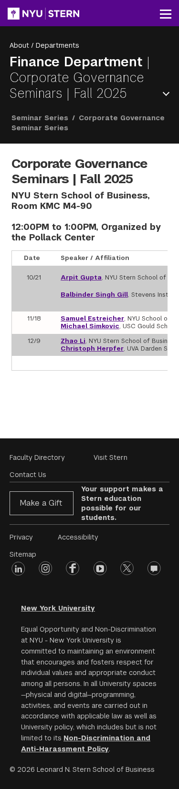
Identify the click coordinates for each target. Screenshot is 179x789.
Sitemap (23, 554)
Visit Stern (110, 457)
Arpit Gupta (81, 277)
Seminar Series (39, 118)
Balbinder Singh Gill (94, 295)
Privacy (21, 537)
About (19, 45)
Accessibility (78, 537)
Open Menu (168, 93)
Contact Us (28, 474)
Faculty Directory (37, 457)
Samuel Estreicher (92, 318)
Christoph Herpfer (92, 348)
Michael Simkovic (90, 326)
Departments (57, 45)
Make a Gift (41, 503)
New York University (58, 608)
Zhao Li (73, 341)
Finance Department (78, 61)
